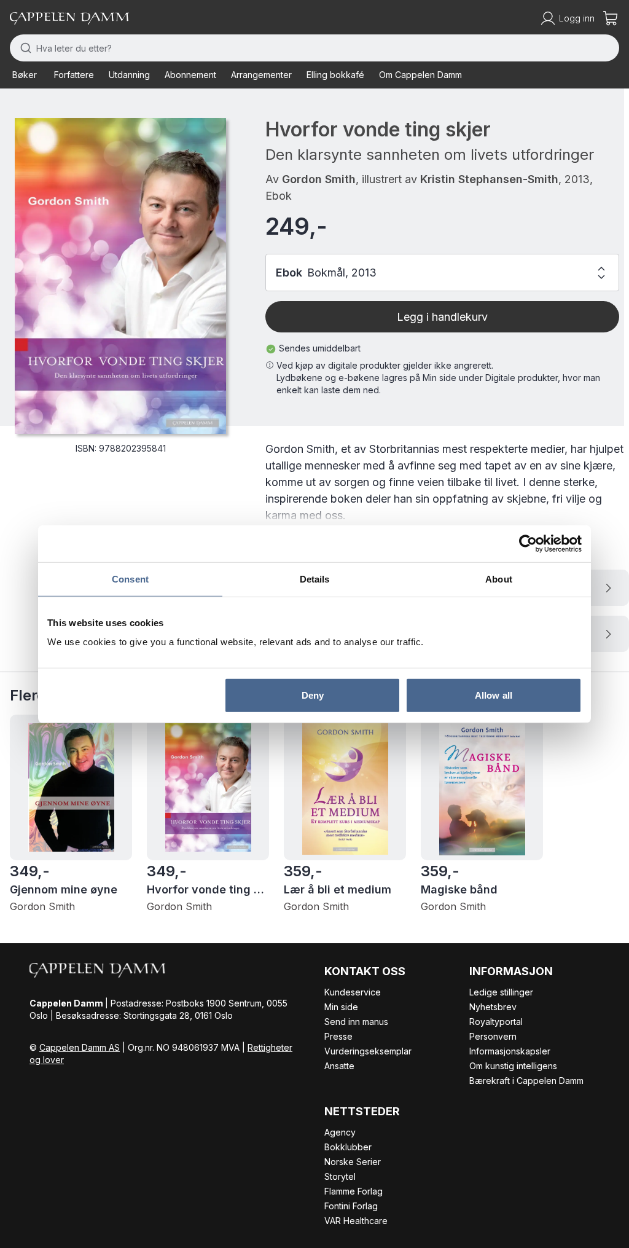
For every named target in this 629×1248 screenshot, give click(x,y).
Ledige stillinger (501, 992)
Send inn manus (356, 1021)
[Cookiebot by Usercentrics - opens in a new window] (528, 543)
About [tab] (498, 578)
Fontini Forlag (351, 1206)
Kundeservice (352, 992)
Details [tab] (315, 578)
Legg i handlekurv (442, 316)
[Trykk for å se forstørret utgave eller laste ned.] (120, 276)
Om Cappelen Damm (420, 74)
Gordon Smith (319, 179)
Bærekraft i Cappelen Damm (526, 1080)
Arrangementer (261, 74)
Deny (313, 695)
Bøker (24, 74)
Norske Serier (352, 1161)
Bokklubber (348, 1147)
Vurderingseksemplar (368, 1051)
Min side (341, 1007)
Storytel (340, 1176)
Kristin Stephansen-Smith (489, 179)
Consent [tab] (130, 578)
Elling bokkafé (335, 74)
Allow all (493, 695)
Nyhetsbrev (493, 1007)
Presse (338, 1036)
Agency (340, 1132)
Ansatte (339, 1066)
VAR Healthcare (356, 1220)
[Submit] (23, 47)
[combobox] (314, 47)
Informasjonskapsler (509, 1051)
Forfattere (74, 74)
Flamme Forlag (353, 1191)
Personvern (493, 1036)
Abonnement (190, 74)
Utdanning (129, 74)
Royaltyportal (496, 1021)
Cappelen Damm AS (79, 1047)
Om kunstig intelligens (513, 1066)
